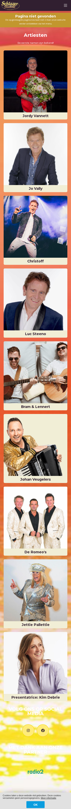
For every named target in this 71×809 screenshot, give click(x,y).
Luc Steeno (35, 334)
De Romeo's (35, 552)
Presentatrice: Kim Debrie (35, 697)
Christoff (35, 261)
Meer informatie (48, 798)
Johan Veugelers (35, 479)
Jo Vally (35, 188)
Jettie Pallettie (36, 625)
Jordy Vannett (36, 116)
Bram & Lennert (35, 407)
